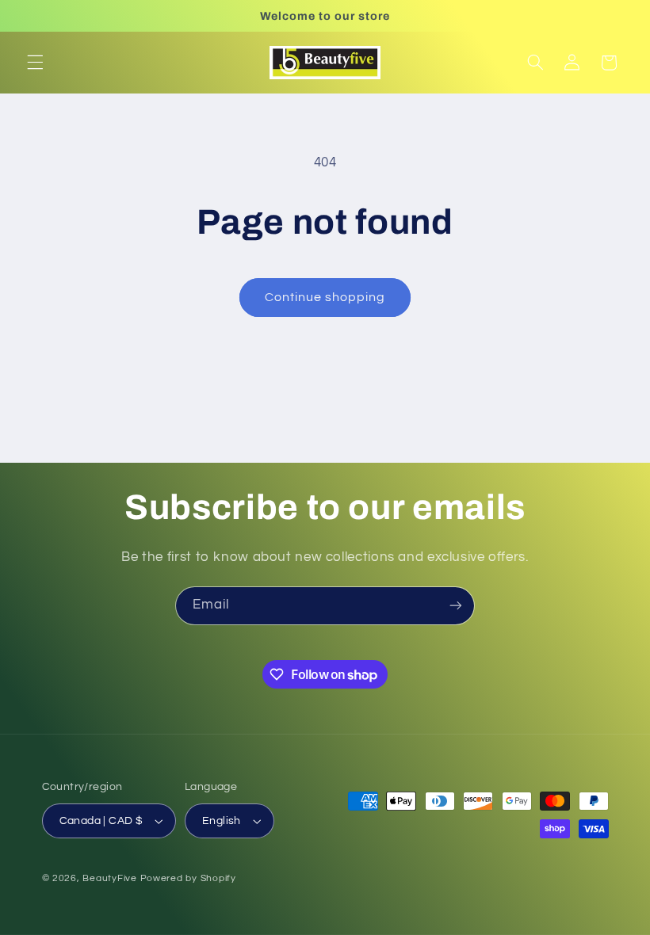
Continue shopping (325, 297)
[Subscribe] (456, 605)
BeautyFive (109, 878)
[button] (35, 62)
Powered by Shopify (188, 878)
